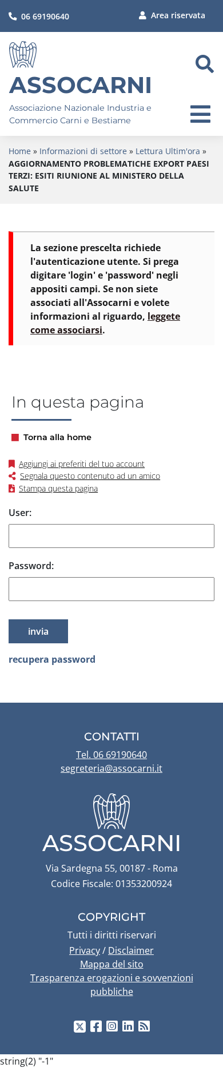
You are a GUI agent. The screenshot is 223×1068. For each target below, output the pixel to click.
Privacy (84, 950)
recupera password (52, 659)
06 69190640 (45, 16)
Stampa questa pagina (58, 488)
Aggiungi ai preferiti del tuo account (82, 463)
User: (20, 512)
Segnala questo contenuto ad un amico (90, 475)
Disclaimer (131, 950)
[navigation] (200, 114)
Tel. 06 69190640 (111, 754)
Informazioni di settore (83, 151)
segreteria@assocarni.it (111, 768)
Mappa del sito (112, 964)
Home (20, 151)
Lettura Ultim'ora (168, 151)
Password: (31, 565)
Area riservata (178, 15)
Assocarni (80, 85)
